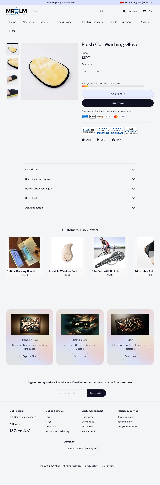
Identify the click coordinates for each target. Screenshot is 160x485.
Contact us (88, 421)
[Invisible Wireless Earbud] (67, 252)
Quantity (87, 64)
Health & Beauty (91, 22)
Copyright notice (127, 426)
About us (51, 426)
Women (27, 22)
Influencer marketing (57, 431)
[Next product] (152, 257)
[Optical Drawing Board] (24, 252)
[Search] (101, 11)
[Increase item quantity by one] (98, 71)
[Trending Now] (30, 324)
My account (88, 431)
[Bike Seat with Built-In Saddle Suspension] (110, 252)
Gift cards (87, 426)
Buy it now (118, 103)
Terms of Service (109, 466)
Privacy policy (90, 466)
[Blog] (130, 324)
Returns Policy (126, 421)
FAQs (48, 421)
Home (12, 22)
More (12, 30)
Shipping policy (126, 417)
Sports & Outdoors (121, 22)
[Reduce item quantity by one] (85, 71)
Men (43, 22)
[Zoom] (49, 71)
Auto (144, 22)
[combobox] (68, 11)
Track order (88, 417)
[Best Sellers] (80, 324)
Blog (48, 417)
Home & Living (63, 22)
